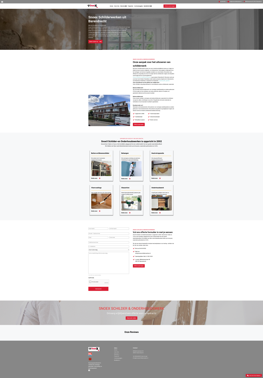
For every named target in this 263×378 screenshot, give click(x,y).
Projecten (130, 6)
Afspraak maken (131, 318)
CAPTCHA (91, 278)
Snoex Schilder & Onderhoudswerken (142, 77)
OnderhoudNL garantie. (164, 80)
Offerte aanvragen (170, 6)
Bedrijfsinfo (147, 6)
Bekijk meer (94, 178)
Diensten (122, 6)
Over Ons (116, 6)
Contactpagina (138, 6)
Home (111, 6)
